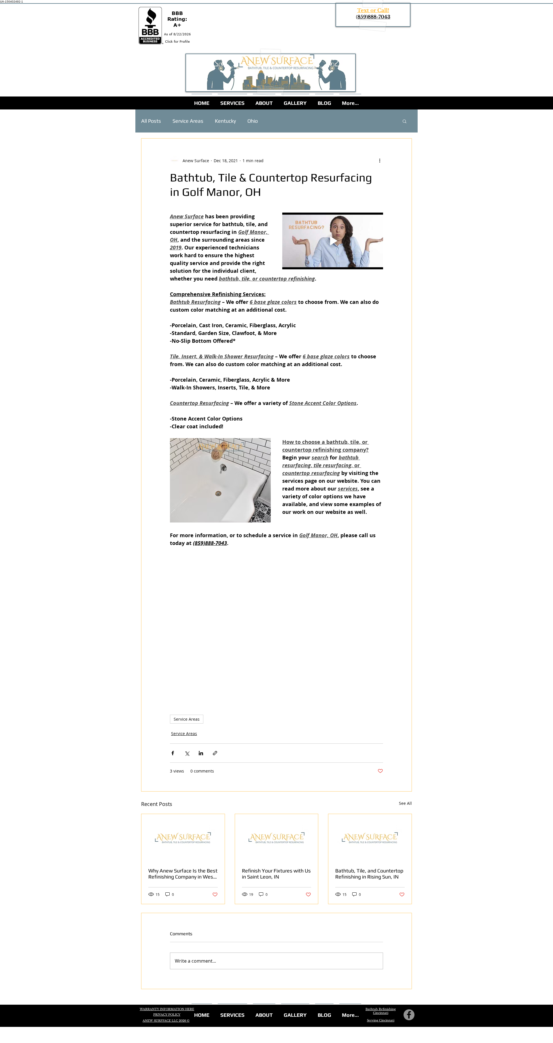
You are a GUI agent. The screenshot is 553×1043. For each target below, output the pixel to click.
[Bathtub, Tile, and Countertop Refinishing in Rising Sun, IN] (370, 837)
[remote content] (276, 620)
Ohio (252, 121)
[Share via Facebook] (172, 753)
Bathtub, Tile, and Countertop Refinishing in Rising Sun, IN (369, 874)
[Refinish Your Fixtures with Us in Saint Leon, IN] (276, 837)
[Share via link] (215, 753)
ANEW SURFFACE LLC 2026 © (166, 1021)
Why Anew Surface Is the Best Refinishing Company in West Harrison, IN (182, 874)
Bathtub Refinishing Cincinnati (380, 1011)
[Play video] (332, 241)
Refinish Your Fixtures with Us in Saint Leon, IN (276, 874)
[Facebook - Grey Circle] (409, 1014)
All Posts (151, 121)
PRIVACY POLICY (166, 1015)
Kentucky (225, 121)
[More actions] (379, 160)
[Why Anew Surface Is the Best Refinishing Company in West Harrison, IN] (183, 837)
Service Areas (188, 121)
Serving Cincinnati (380, 1020)
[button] (404, 121)
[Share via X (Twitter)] (187, 753)
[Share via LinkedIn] (201, 753)
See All (405, 803)
